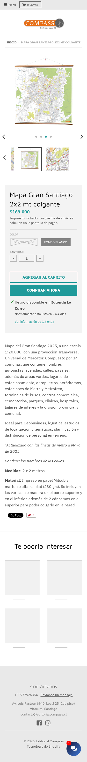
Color (14, 234)
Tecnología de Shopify (43, 746)
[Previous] (5, 158)
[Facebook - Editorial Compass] (39, 723)
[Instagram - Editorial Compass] (48, 723)
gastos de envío (57, 218)
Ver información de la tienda (34, 322)
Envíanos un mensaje (57, 695)
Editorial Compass (50, 741)
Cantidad (17, 252)
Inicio (12, 42)
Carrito (32, 4)
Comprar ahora (43, 290)
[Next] (81, 136)
